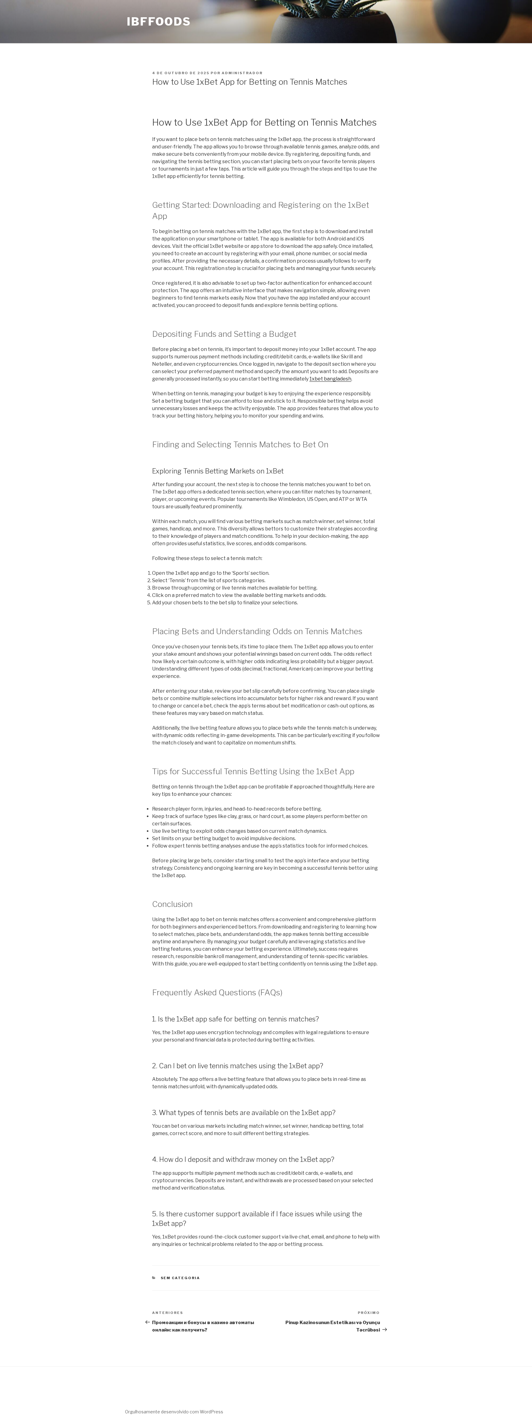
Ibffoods (159, 21)
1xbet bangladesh (330, 379)
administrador (242, 73)
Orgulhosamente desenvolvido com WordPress (174, 1411)
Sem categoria (180, 1278)
